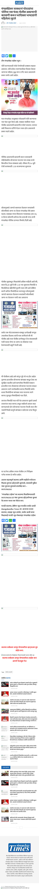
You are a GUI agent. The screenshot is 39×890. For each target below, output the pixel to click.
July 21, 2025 (22, 23)
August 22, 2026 (14, 713)
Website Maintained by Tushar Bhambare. (15, 886)
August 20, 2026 (14, 742)
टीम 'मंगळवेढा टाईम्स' (11, 23)
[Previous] (18, 827)
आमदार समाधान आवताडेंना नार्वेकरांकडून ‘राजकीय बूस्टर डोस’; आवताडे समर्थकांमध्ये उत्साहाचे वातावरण (23, 693)
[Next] (21, 827)
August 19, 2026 (14, 751)
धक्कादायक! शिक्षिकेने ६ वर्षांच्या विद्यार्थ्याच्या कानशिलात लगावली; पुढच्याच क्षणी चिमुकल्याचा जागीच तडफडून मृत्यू (23, 710)
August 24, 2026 (14, 688)
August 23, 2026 (14, 696)
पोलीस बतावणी (9, 672)
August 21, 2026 (14, 732)
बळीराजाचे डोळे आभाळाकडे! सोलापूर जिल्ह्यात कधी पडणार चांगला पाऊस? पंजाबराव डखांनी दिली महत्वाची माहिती (23, 819)
